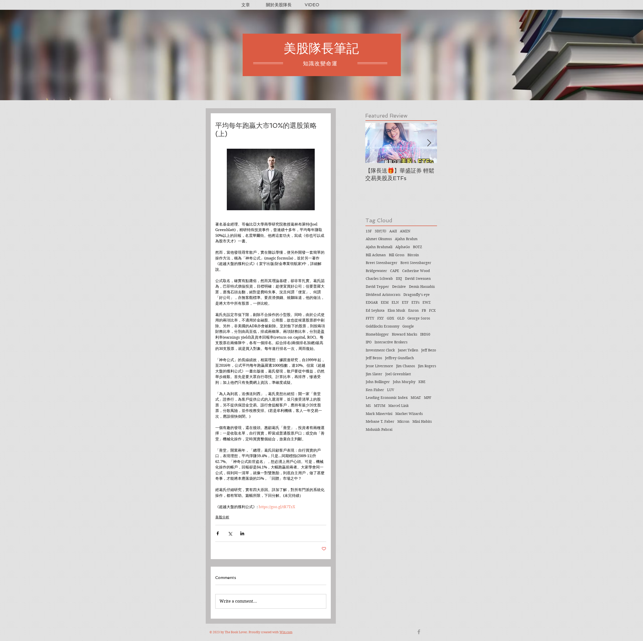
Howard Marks (404, 334)
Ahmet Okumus (379, 239)
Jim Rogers (427, 366)
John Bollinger (378, 382)
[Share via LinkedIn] (242, 533)
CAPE (394, 271)
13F (369, 231)
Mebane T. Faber (380, 421)
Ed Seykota (375, 310)
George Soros (418, 318)
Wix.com (286, 632)
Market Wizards (409, 413)
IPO (368, 342)
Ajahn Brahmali (379, 247)
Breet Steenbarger (381, 262)
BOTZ (417, 247)
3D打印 (380, 231)
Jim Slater (374, 374)
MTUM (379, 405)
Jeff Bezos (374, 358)
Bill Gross (396, 255)
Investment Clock (380, 350)
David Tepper (377, 286)
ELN (395, 302)
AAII (393, 231)
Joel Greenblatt (398, 374)
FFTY (370, 318)
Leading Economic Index (387, 397)
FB (424, 310)
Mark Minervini (379, 413)
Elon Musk (396, 310)
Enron (413, 310)
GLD (400, 318)
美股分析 (222, 517)
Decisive (399, 286)
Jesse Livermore (379, 366)
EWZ (426, 302)
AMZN (405, 231)
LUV (390, 390)
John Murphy (404, 382)
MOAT (416, 397)
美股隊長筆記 (321, 48)
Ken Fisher (375, 390)
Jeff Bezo (428, 350)
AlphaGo (402, 247)
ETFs (415, 302)
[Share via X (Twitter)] (230, 533)
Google (408, 326)
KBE (421, 382)
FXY (380, 318)
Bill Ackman (376, 255)
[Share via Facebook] (217, 533)
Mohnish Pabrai (379, 429)
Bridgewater (376, 271)
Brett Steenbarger (415, 262)
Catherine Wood (416, 271)
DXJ (399, 278)
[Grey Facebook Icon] (419, 632)
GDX (390, 318)
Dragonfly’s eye (416, 294)
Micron (403, 421)
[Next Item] (429, 143)
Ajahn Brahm (406, 239)
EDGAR (372, 302)
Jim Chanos (405, 366)
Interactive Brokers (390, 342)
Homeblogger (377, 334)
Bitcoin (413, 255)
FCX (432, 310)
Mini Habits (422, 421)
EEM (385, 302)
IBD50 (425, 334)
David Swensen (418, 278)
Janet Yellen (408, 350)
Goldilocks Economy (382, 326)
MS (368, 405)
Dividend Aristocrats (383, 294)
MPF (427, 397)
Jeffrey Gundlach (399, 358)
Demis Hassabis (422, 286)
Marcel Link (398, 405)
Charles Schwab (379, 278)
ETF (405, 302)
